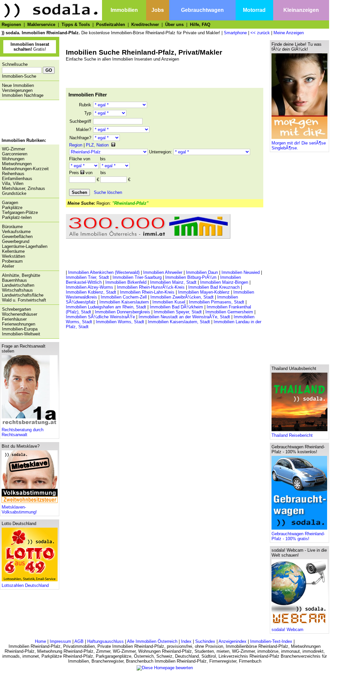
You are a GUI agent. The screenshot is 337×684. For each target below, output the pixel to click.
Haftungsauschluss (105, 641)
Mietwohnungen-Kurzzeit (25, 168)
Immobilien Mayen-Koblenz (204, 292)
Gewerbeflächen (17, 236)
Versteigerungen (17, 90)
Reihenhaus (13, 173)
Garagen (10, 202)
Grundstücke (14, 193)
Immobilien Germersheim (229, 311)
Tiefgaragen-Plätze (20, 212)
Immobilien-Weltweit (21, 333)
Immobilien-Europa (20, 329)
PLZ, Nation (97, 145)
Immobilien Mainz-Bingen (224, 282)
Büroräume (12, 226)
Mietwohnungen (17, 163)
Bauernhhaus (14, 280)
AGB (79, 641)
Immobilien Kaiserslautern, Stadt (179, 321)
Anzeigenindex (232, 641)
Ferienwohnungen (18, 324)
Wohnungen (13, 158)
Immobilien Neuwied (240, 272)
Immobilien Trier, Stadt (87, 277)
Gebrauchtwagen (202, 10)
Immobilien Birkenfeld (125, 282)
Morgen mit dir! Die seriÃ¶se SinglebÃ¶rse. (299, 145)
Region (75, 145)
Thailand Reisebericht (292, 435)
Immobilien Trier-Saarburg (137, 277)
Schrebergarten (16, 309)
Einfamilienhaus (17, 178)
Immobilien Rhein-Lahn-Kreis (147, 292)
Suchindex (205, 641)
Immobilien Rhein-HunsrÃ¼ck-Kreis (151, 287)
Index (186, 641)
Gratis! (30, 47)
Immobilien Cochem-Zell (124, 297)
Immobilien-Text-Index (271, 641)
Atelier (8, 266)
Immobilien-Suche (19, 76)
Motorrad (254, 10)
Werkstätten (13, 256)
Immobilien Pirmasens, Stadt (216, 302)
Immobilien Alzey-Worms (89, 287)
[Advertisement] (28, 120)
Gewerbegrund (15, 241)
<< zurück (260, 32)
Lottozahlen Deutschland (25, 585)
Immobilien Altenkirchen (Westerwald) (104, 272)
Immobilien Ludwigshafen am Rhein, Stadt (106, 306)
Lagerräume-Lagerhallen (24, 246)
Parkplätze (12, 207)
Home (40, 641)
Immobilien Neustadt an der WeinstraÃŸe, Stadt (184, 316)
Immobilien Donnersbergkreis (122, 311)
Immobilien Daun (202, 272)
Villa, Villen (12, 183)
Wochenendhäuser (19, 314)
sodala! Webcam (287, 629)
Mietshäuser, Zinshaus (23, 188)
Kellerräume (13, 251)
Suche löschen (108, 192)
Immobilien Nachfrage (22, 95)
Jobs (157, 10)
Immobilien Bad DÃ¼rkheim (176, 306)
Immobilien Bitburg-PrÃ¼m (191, 277)
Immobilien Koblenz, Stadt (91, 292)
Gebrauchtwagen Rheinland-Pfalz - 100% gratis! (298, 536)
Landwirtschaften (18, 285)
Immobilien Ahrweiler (162, 272)
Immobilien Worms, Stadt (120, 321)
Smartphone (235, 32)
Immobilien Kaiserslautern (124, 302)
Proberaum (12, 261)
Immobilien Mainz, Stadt (173, 282)
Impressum (60, 641)
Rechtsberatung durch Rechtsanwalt (22, 432)
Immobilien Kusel (168, 302)
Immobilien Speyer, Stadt (178, 311)
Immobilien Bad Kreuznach (214, 287)
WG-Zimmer (13, 148)
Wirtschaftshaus (17, 290)
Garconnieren (14, 153)
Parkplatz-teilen (17, 217)
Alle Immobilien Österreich (152, 641)
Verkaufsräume (16, 231)
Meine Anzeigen (288, 32)
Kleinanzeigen (301, 10)
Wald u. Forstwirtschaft (24, 300)
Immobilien (124, 10)
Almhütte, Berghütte (21, 275)
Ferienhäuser (14, 319)
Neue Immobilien (18, 85)
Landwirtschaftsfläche (22, 295)
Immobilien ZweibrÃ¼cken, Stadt (182, 297)
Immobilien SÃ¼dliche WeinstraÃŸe (100, 316)
